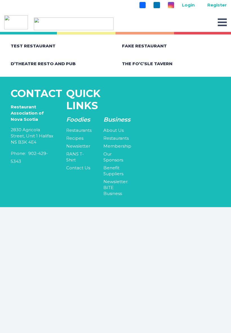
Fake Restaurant (144, 46)
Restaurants (79, 130)
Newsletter (78, 146)
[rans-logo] (74, 23)
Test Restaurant (33, 46)
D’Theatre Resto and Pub (43, 63)
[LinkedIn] (157, 5)
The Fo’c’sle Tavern (147, 63)
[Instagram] (171, 5)
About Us (113, 130)
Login (188, 5)
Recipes (74, 138)
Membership (117, 146)
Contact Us (78, 167)
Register (217, 5)
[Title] (142, 5)
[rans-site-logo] (16, 22)
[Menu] (222, 22)
